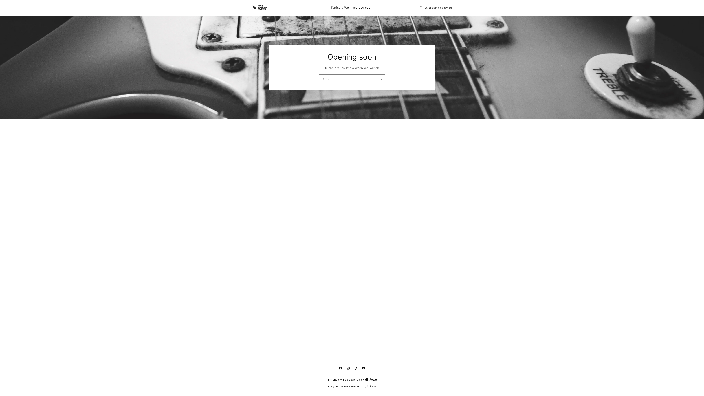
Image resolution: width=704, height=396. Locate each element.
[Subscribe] (381, 78)
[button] (436, 7)
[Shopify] (371, 379)
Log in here (369, 386)
